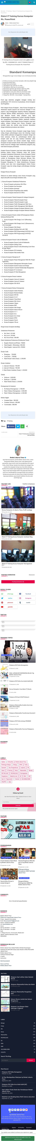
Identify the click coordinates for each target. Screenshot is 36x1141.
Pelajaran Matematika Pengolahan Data (21, 992)
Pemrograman (23, 773)
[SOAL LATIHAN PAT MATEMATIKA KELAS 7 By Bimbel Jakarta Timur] (4, 675)
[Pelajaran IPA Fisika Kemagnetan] (4, 667)
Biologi (15, 764)
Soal (2, 779)
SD (20, 776)
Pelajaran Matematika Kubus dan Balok (23, 984)
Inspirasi (23, 767)
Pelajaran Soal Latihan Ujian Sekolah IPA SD (22, 978)
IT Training (8, 11)
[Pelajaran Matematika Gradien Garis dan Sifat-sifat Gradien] (4, 707)
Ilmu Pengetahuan (13, 767)
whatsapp (10, 594)
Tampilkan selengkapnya (29, 484)
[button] (34, 2)
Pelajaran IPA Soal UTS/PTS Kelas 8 (19, 697)
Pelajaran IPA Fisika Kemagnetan (18, 665)
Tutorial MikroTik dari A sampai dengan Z (7, 882)
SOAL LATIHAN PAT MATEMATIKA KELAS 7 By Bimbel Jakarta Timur (21, 673)
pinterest (10, 602)
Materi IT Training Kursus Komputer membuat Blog (17, 537)
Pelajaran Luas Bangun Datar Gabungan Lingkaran (19, 1007)
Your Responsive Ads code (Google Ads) (18, 32)
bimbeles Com (5, 1129)
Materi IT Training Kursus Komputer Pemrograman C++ (17, 564)
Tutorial (17, 779)
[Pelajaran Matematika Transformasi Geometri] (4, 715)
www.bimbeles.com (8, 924)
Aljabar (3, 762)
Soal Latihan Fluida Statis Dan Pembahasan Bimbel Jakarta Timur (17, 1090)
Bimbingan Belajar (6, 764)
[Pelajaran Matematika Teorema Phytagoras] (4, 731)
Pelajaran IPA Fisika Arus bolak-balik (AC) (21, 681)
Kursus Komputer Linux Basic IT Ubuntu (20, 689)
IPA (28, 767)
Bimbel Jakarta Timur (17, 458)
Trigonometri (9, 779)
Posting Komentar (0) (18, 582)
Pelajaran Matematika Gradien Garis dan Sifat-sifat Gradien (20, 705)
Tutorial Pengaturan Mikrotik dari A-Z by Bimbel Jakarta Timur (26, 862)
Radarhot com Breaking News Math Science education (18, 1097)
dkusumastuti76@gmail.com (11, 921)
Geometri (3, 767)
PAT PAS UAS (4, 773)
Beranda (3, 11)
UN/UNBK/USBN (25, 779)
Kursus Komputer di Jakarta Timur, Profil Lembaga (17, 510)
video (9, 782)
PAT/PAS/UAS (14, 773)
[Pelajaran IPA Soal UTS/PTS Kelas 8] (4, 699)
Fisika (26, 764)
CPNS (20, 764)
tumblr (28, 602)
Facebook (12, 426)
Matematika (23, 770)
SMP (29, 776)
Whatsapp (22, 426)
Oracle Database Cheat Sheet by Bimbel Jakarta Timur (8, 861)
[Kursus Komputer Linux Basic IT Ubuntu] (4, 691)
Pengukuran (4, 776)
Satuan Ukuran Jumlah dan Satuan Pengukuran (21, 1000)
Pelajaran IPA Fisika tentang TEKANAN (20, 721)
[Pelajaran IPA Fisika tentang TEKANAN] (4, 723)
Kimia (16, 770)
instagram (28, 598)
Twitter (18, 426)
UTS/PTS (3, 782)
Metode (31, 770)
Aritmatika (10, 762)
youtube (10, 607)
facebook (28, 594)
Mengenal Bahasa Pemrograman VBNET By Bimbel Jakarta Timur (25, 882)
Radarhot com (13, 776)
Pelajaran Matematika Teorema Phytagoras (21, 729)
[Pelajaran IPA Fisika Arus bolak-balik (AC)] (4, 683)
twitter (10, 598)
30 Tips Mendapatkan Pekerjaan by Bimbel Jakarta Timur (17, 1078)
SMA (25, 776)
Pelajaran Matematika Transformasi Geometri (22, 713)
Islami (3, 770)
